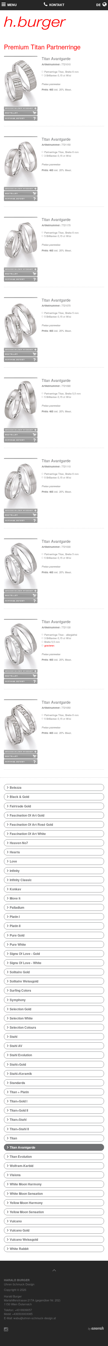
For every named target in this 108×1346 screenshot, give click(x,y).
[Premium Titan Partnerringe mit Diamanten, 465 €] (20, 83)
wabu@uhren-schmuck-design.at (34, 1318)
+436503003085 (22, 1314)
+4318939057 (23, 1310)
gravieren (49, 645)
